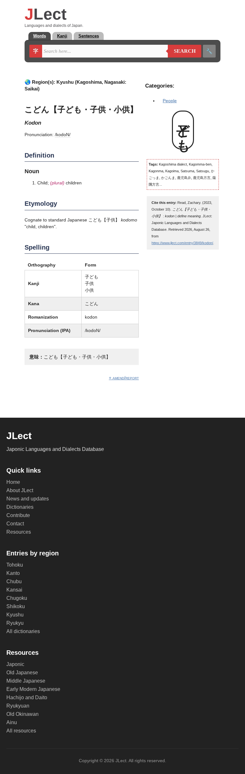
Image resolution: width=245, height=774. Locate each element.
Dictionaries (19, 507)
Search (182, 51)
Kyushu (15, 614)
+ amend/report (124, 377)
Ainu (11, 722)
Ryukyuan (17, 705)
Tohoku (14, 565)
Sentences (88, 36)
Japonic (15, 664)
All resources (21, 730)
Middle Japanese (25, 681)
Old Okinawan (22, 714)
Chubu (14, 581)
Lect (46, 14)
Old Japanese (22, 672)
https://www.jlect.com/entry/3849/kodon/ (182, 243)
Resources (18, 532)
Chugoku (16, 598)
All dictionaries (23, 631)
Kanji (62, 36)
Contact (15, 523)
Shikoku (15, 606)
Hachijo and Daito (26, 697)
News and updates (27, 498)
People (170, 100)
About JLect (19, 490)
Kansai (14, 589)
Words (39, 36)
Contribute (18, 515)
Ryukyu (15, 623)
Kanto (13, 573)
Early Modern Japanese (33, 689)
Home (13, 482)
